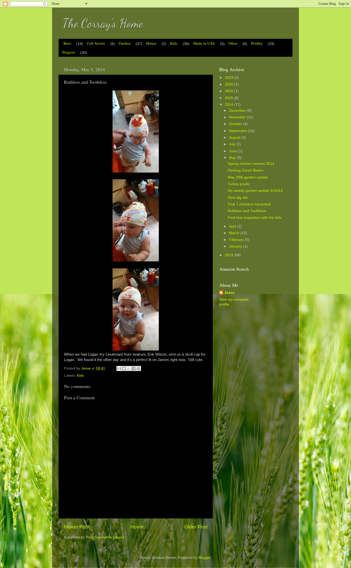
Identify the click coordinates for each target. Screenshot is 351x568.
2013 (229, 255)
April (233, 226)
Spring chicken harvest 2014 (251, 164)
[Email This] (119, 368)
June (233, 151)
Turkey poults (239, 184)
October (236, 124)
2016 (229, 91)
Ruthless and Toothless (247, 211)
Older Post (196, 526)
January (236, 246)
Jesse (229, 293)
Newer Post (76, 526)
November (238, 117)
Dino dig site (238, 198)
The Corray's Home (102, 23)
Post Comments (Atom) (105, 537)
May (233, 158)
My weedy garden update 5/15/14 (255, 191)
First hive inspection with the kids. (255, 218)
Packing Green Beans (245, 170)
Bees (67, 43)
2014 (229, 105)
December (238, 110)
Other (232, 43)
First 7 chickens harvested (249, 204)
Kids (174, 43)
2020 (229, 84)
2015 (229, 98)
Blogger (204, 558)
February (237, 240)
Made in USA (204, 43)
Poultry (257, 43)
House (151, 43)
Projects (68, 52)
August (235, 137)
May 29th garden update (248, 177)
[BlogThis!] (123, 368)
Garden (125, 43)
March (234, 233)
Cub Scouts (96, 43)
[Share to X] (128, 368)
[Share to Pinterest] (138, 368)
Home (137, 526)
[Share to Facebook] (133, 368)
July (232, 144)
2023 (229, 78)
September (238, 131)
